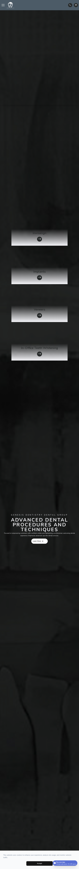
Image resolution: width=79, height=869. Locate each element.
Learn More (37, 541)
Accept (39, 863)
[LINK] (13, 214)
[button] (3, 5)
